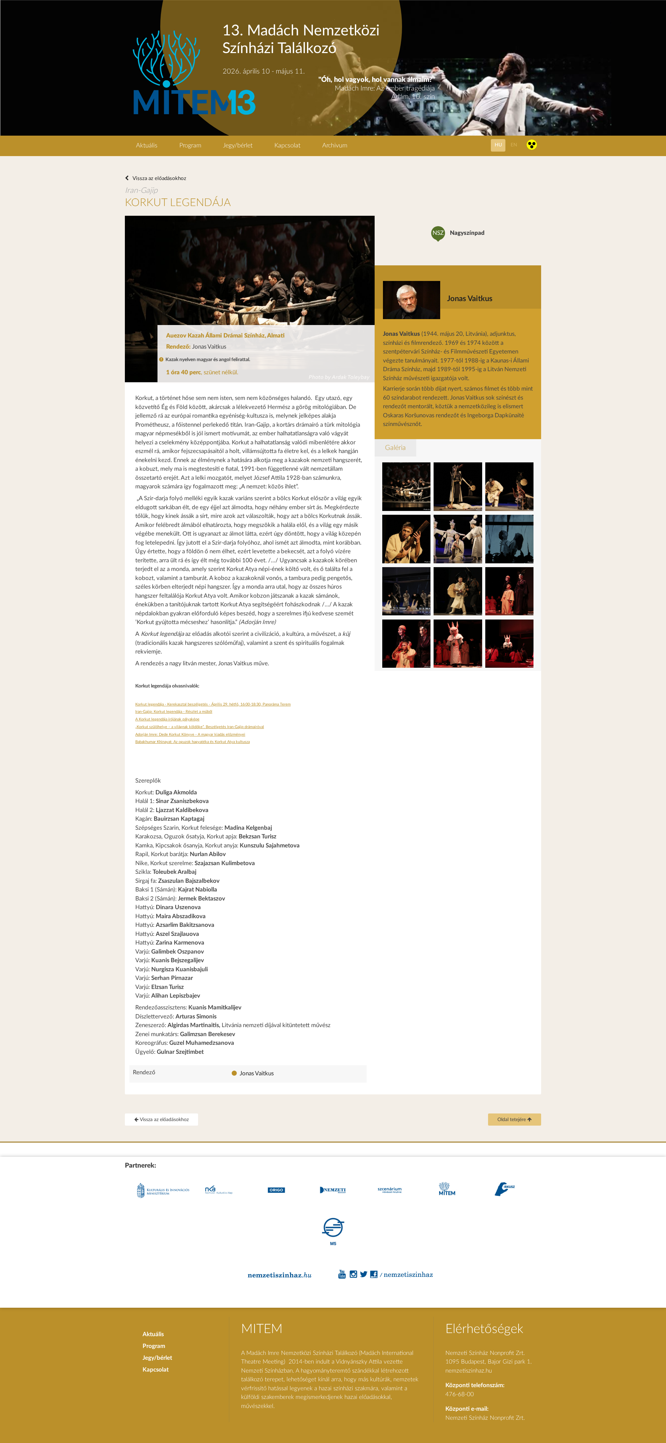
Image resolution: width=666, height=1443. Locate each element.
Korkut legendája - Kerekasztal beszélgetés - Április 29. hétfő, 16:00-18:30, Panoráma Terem (213, 704)
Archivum (334, 146)
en (514, 144)
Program (190, 146)
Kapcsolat (287, 146)
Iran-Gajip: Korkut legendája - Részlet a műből (173, 712)
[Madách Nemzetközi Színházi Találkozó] (193, 116)
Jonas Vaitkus (257, 1073)
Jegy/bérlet (238, 146)
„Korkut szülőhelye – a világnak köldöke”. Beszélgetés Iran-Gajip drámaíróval (199, 727)
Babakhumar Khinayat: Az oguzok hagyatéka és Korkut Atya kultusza (192, 742)
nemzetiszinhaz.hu (468, 1371)
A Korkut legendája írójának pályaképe (167, 719)
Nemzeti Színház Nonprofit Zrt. (485, 1418)
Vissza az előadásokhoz (158, 178)
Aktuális (146, 146)
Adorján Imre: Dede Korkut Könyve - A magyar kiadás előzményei (190, 734)
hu (498, 144)
